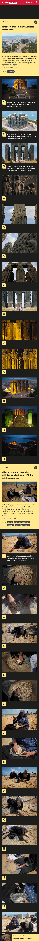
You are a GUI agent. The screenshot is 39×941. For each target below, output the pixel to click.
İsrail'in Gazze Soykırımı (21, 522)
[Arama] (36, 2)
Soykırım (10, 525)
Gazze (10, 522)
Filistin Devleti (25, 525)
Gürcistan (11, 71)
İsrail (17, 525)
